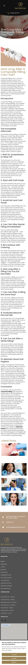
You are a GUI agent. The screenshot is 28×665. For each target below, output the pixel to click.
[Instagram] (5, 620)
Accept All (14, 654)
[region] (14, 652)
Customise (14, 658)
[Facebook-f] (2, 620)
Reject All (14, 662)
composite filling (6, 391)
